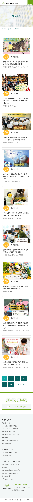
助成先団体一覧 (6, 455)
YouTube (19, 400)
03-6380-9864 (21, 485)
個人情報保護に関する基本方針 (11, 470)
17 (11, 384)
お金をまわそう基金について (10, 464)
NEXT (19, 384)
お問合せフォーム (7, 479)
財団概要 (4, 467)
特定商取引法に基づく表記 (10, 473)
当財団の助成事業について (10, 452)
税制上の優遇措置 (7, 443)
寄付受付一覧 (6, 423)
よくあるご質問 (6, 476)
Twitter (13, 400)
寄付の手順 (5, 437)
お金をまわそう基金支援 (9, 426)
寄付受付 (10, 29)
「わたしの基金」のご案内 (10, 429)
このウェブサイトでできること (11, 434)
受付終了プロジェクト (8, 432)
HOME (4, 29)
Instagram (24, 400)
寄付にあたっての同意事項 (10, 440)
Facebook (8, 400)
